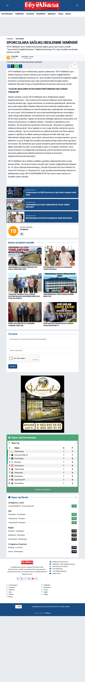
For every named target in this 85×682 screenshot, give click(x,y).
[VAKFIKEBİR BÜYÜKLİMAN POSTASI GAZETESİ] (41, 5)
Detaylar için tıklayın (42, 490)
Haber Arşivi (56, 573)
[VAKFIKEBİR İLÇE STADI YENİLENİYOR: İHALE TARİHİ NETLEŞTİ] (25, 256)
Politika (11, 594)
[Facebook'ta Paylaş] (8, 66)
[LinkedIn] (29, 578)
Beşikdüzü (40, 14)
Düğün (46, 594)
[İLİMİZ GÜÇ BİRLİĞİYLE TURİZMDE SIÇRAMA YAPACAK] (25, 312)
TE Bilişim (48, 613)
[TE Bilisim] (13, 231)
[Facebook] (17, 578)
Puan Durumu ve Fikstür (60, 566)
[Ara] (77, 5)
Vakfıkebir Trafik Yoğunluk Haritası (63, 564)
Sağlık (46, 592)
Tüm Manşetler (57, 569)
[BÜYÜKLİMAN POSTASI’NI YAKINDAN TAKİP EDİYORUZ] (60, 256)
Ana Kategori (7, 14)
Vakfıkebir (19, 14)
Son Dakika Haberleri (59, 571)
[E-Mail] (21, 234)
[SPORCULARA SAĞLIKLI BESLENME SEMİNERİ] (43, 62)
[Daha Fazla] (20, 66)
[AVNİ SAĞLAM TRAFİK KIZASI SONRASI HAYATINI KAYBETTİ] (60, 312)
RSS (19, 606)
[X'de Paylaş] (12, 66)
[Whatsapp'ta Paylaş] (16, 66)
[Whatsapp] (36, 578)
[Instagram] (25, 578)
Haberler (10, 39)
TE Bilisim (24, 229)
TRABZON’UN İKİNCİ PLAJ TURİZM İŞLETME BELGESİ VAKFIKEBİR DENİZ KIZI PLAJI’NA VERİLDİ (24, 296)
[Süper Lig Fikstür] (76, 497)
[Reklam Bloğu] (42, 404)
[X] (21, 578)
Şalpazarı (52, 14)
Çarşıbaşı (30, 14)
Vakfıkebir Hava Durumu (60, 562)
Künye (68, 14)
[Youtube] (32, 578)
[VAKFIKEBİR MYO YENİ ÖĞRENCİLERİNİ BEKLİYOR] (60, 283)
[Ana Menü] (7, 5)
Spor (10, 592)
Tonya (60, 14)
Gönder (13, 366)
